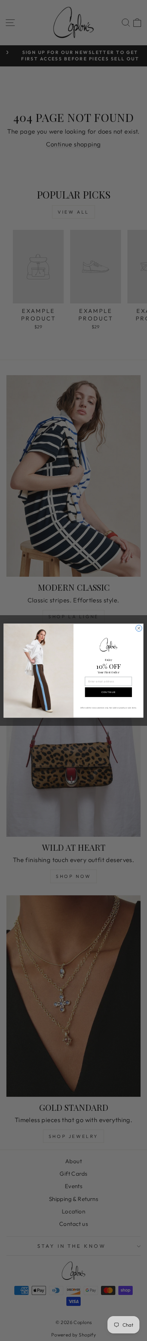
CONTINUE (108, 692)
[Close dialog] (139, 628)
